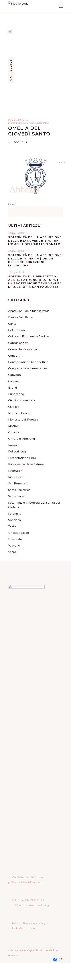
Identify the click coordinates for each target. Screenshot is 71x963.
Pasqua (12, 120)
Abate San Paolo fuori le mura (29, 311)
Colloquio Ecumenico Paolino (28, 336)
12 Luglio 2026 (16, 272)
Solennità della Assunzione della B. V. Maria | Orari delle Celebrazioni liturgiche (35, 260)
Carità (12, 323)
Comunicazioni (18, 343)
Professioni (15, 470)
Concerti (14, 355)
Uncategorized (18, 532)
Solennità (22, 120)
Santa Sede (16, 496)
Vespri (12, 552)
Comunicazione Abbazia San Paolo (30, 123)
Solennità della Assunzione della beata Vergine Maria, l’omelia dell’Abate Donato (35, 240)
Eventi (12, 387)
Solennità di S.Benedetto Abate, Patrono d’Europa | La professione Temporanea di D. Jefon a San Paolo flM (35, 281)
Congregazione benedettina (28, 368)
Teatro (12, 526)
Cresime (14, 381)
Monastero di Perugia (23, 419)
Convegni (14, 375)
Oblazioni (14, 432)
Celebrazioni (16, 330)
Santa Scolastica (19, 490)
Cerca (12, 204)
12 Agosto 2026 (16, 251)
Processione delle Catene (26, 464)
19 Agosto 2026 (16, 233)
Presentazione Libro (22, 458)
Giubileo (13, 406)
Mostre (13, 426)
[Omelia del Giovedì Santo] (35, 70)
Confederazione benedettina (28, 362)
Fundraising (16, 394)
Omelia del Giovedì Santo (29, 131)
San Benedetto (18, 483)
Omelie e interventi (21, 438)
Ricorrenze (15, 477)
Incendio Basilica (19, 413)
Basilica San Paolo (20, 317)
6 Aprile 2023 (10, 70)
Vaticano (14, 545)
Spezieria (14, 520)
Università (15, 539)
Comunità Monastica (22, 349)
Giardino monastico (21, 400)
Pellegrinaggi (17, 451)
